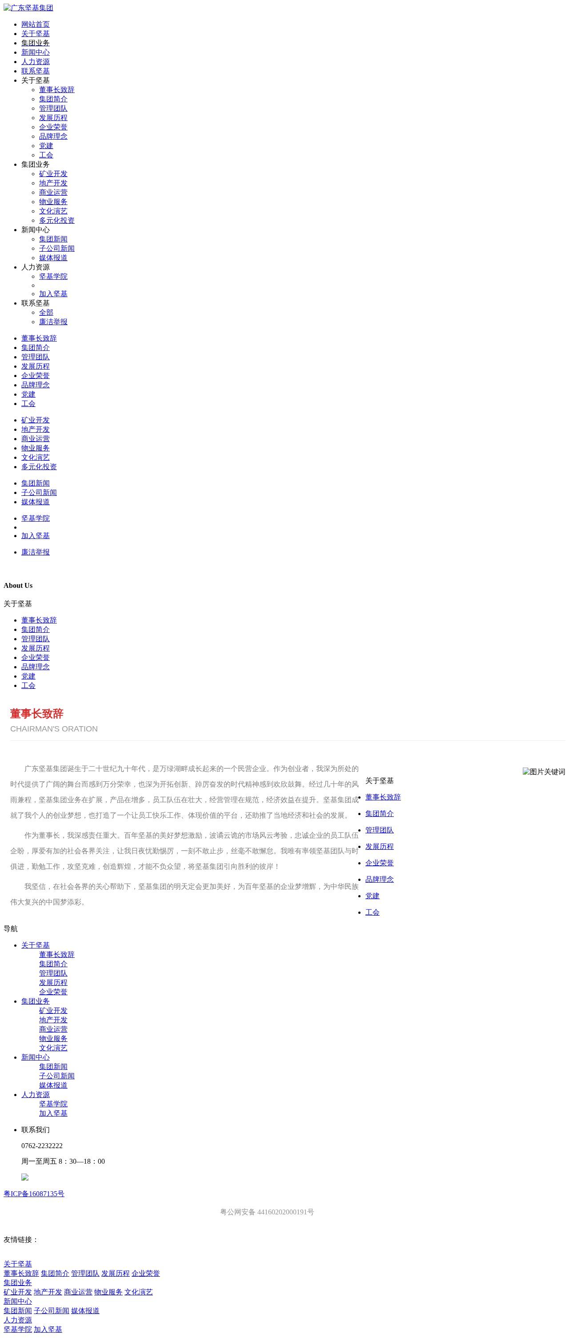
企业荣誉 (35, 657)
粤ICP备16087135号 (34, 1193)
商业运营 (53, 1029)
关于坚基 (35, 945)
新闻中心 (35, 1057)
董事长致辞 (39, 620)
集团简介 (35, 629)
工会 (28, 685)
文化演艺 (53, 1048)
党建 (28, 676)
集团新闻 (53, 1066)
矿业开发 (53, 1010)
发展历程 (35, 648)
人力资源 (35, 1094)
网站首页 (35, 24)
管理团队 (35, 639)
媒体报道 (53, 1085)
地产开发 (53, 1020)
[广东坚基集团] (28, 8)
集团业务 (35, 1001)
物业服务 (53, 1038)
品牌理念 (35, 667)
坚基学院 (53, 1104)
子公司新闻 (57, 1076)
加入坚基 (53, 1113)
